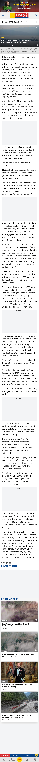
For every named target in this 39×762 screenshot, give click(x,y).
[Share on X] (10, 562)
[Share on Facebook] (7, 562)
